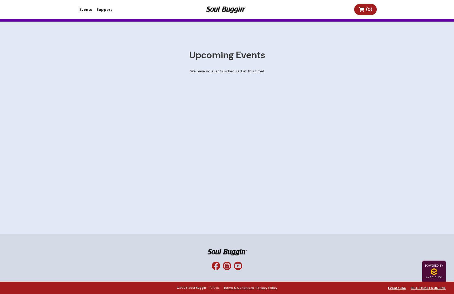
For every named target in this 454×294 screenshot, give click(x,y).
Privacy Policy (266, 288)
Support (104, 9)
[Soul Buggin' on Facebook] (216, 266)
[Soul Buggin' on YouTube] (238, 266)
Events (85, 9)
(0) (368, 9)
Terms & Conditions (239, 288)
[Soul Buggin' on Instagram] (227, 266)
